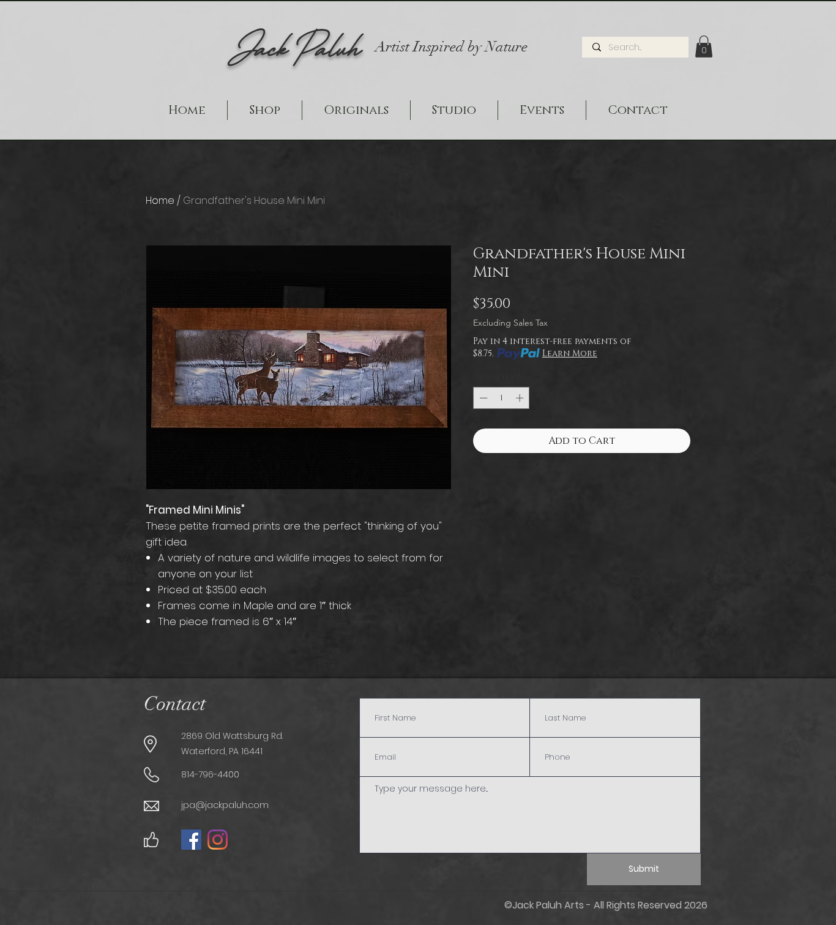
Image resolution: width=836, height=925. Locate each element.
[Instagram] (217, 840)
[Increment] (520, 398)
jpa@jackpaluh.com (225, 805)
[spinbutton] (501, 398)
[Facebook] (191, 840)
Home (160, 200)
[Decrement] (482, 398)
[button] (704, 47)
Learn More (569, 353)
